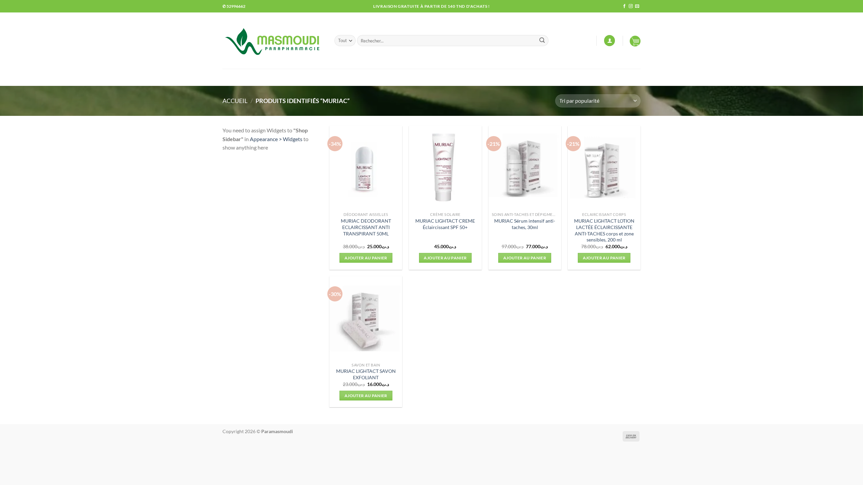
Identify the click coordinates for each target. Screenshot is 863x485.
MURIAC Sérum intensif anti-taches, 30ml (524, 224)
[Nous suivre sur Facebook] (624, 6)
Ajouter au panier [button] (366, 258)
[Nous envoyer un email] (637, 6)
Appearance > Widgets (276, 139)
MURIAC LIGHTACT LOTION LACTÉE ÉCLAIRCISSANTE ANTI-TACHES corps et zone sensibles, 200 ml (604, 230)
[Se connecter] (609, 40)
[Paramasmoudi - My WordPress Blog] (273, 41)
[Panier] (635, 40)
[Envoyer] (542, 40)
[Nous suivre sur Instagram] (631, 6)
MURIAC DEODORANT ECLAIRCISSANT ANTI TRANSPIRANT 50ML (366, 227)
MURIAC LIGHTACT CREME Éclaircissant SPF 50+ (445, 224)
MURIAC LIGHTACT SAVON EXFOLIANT (366, 374)
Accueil (234, 100)
